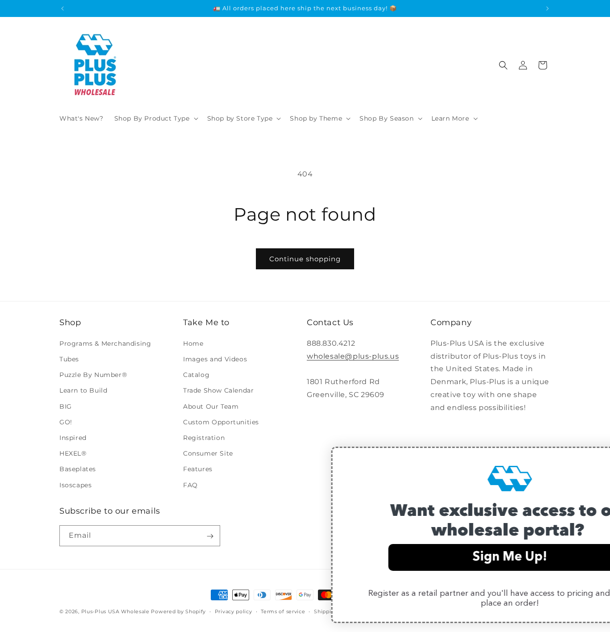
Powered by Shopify (178, 611)
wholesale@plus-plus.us (353, 356)
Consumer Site (208, 453)
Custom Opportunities (221, 422)
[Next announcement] (547, 8)
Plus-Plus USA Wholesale (115, 611)
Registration (204, 437)
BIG (65, 406)
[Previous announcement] (62, 8)
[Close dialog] (598, 458)
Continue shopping (305, 259)
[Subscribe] (210, 536)
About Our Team (210, 406)
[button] (155, 118)
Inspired (73, 437)
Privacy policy (233, 611)
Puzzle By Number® (93, 375)
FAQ (190, 485)
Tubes (69, 359)
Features (198, 469)
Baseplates (77, 469)
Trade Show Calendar (218, 390)
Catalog (196, 375)
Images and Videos (215, 359)
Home (193, 343)
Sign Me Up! (431, 557)
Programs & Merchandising (105, 343)
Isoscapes (75, 485)
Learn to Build (83, 390)
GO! (65, 422)
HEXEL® (73, 453)
